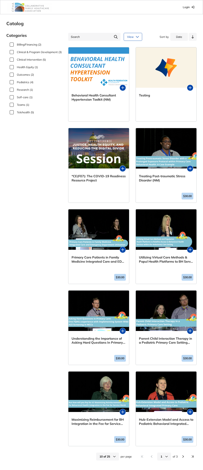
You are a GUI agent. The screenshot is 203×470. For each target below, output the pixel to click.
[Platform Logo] (29, 7)
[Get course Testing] (190, 88)
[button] (193, 37)
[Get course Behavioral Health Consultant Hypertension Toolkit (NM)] (123, 88)
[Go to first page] (142, 456)
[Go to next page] (183, 456)
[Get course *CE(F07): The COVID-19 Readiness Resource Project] (123, 168)
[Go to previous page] (152, 456)
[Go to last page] (193, 456)
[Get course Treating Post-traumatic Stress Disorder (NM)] (190, 168)
